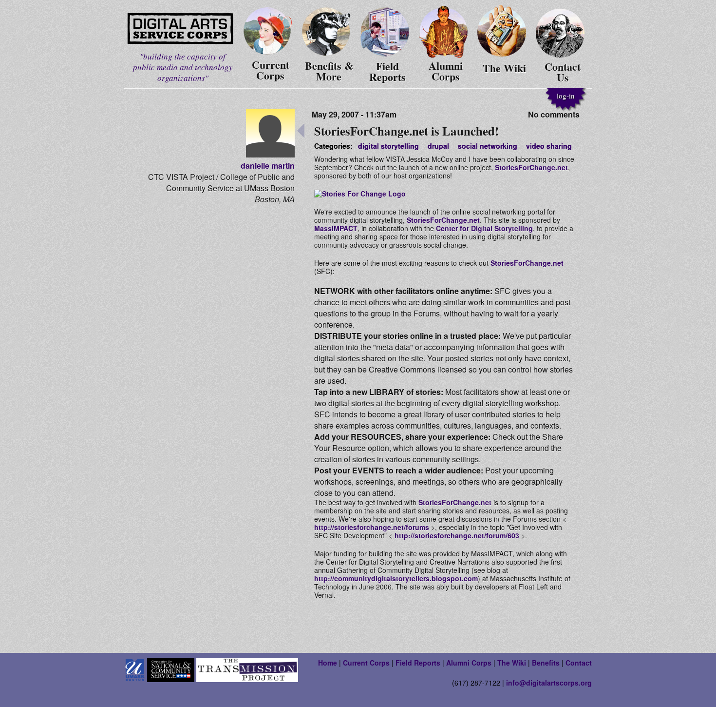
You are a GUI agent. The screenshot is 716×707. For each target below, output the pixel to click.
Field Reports (418, 663)
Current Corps (366, 663)
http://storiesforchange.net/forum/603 (457, 535)
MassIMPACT (336, 228)
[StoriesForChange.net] (360, 193)
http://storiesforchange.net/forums (371, 527)
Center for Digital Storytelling (484, 228)
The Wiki (511, 663)
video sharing (549, 146)
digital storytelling (388, 146)
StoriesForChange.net (531, 167)
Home (327, 663)
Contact (578, 663)
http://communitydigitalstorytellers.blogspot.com (396, 578)
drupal (438, 146)
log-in (566, 95)
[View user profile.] (270, 154)
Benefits (546, 663)
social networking (487, 146)
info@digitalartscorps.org (549, 682)
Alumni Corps (468, 663)
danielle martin (268, 165)
